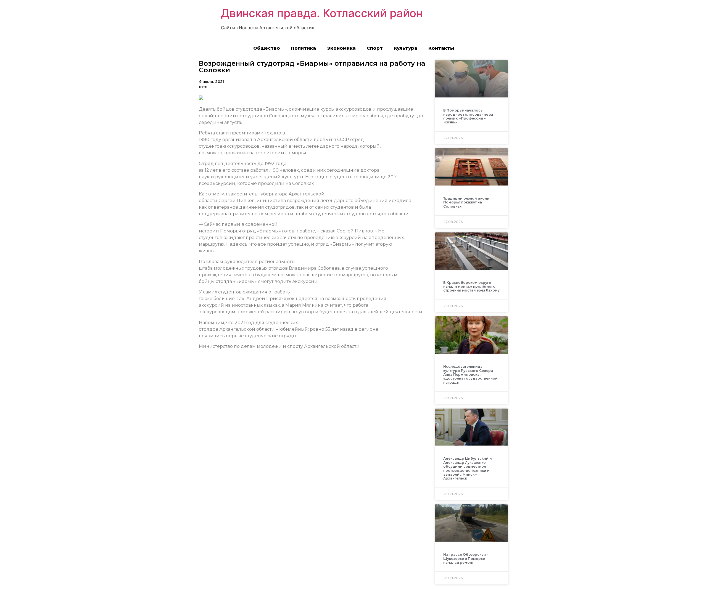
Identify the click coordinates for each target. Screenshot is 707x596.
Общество (266, 48)
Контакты (441, 48)
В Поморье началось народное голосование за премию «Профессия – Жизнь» (468, 116)
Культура (405, 48)
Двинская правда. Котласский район (322, 13)
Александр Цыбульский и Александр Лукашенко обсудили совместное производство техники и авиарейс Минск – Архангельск (467, 468)
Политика (303, 48)
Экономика (341, 48)
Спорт (375, 48)
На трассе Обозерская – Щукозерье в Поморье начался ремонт (465, 558)
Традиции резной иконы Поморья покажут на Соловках (466, 202)
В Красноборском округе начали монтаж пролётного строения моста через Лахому (471, 286)
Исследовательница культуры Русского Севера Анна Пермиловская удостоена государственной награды (470, 374)
